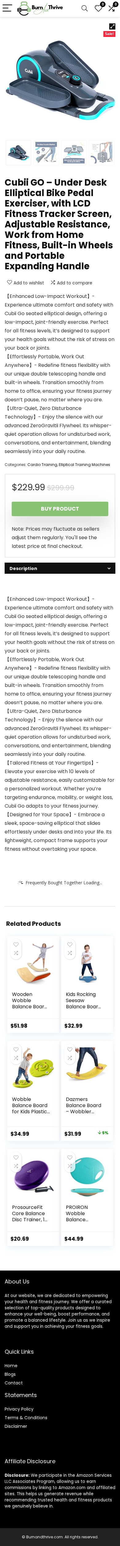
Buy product (60, 508)
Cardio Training (42, 464)
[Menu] (7, 8)
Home (11, 1366)
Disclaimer (16, 1426)
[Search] (84, 8)
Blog (9, 1374)
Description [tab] (23, 568)
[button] (112, 26)
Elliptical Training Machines (84, 464)
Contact (14, 1383)
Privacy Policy (19, 1409)
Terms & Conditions (26, 1418)
